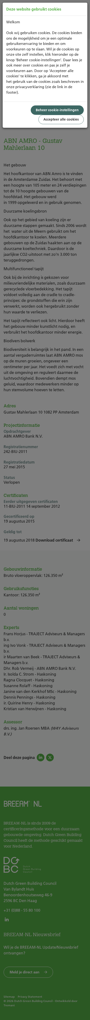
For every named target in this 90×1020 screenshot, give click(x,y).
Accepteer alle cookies (61, 119)
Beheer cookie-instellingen (57, 110)
